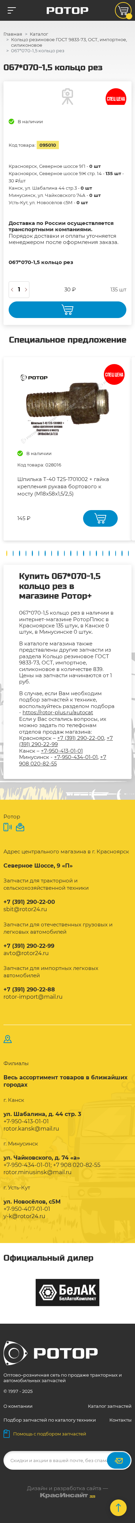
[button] (6, 553)
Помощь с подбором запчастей (49, 1433)
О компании (18, 1406)
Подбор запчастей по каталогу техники (49, 1420)
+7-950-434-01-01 (76, 757)
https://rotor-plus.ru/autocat (57, 712)
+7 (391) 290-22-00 (80, 738)
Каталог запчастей (110, 1406)
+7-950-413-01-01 (62, 750)
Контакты (120, 1420)
